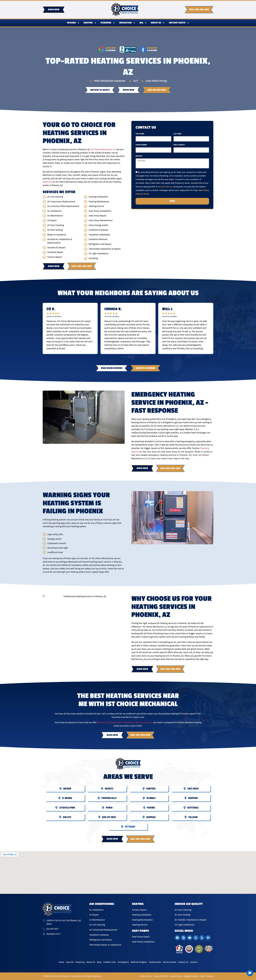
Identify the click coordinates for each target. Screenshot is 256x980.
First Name (140, 134)
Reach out (47, 182)
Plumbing (106, 22)
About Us (156, 22)
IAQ (141, 22)
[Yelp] (202, 937)
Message (139, 156)
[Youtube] (189, 937)
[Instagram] (195, 937)
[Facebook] (177, 937)
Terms (146, 194)
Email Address (179, 145)
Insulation (125, 22)
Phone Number (141, 145)
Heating (88, 22)
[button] (122, 357)
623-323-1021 (164, 187)
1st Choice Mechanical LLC (103, 149)
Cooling (71, 22)
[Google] (183, 937)
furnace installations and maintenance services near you (124, 722)
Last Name (177, 134)
